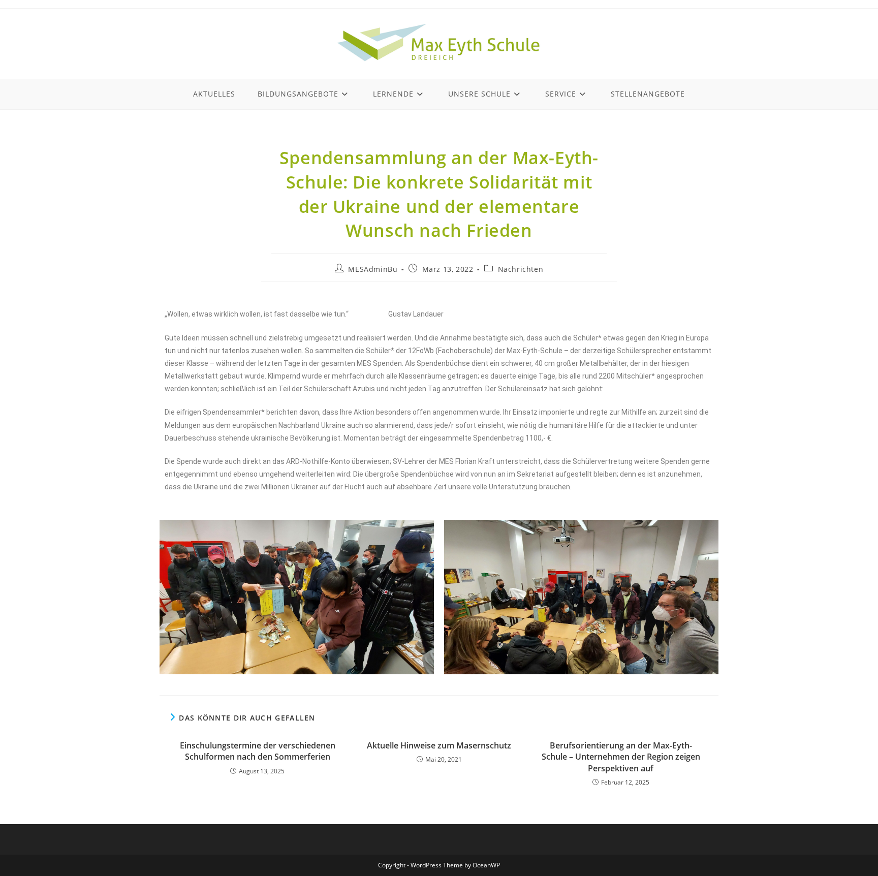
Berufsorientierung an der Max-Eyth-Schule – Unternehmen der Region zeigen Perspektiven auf (621, 757)
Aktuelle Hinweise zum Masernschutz (439, 745)
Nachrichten (521, 269)
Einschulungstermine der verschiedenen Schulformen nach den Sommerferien (257, 751)
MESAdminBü (372, 269)
